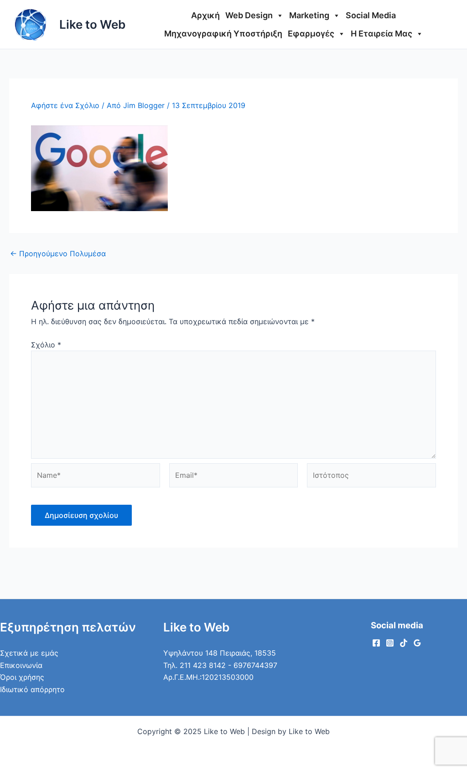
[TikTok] (404, 643)
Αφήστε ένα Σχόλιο (65, 105)
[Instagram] (390, 643)
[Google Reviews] (417, 643)
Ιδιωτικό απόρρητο (32, 689)
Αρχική (205, 15)
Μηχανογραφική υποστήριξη (223, 33)
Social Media (371, 15)
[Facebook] (376, 643)
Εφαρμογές (311, 33)
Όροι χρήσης (22, 677)
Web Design (249, 15)
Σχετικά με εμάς (29, 652)
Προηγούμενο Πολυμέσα (58, 253)
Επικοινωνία (21, 665)
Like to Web (92, 24)
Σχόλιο (46, 344)
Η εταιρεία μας (381, 33)
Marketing (309, 15)
